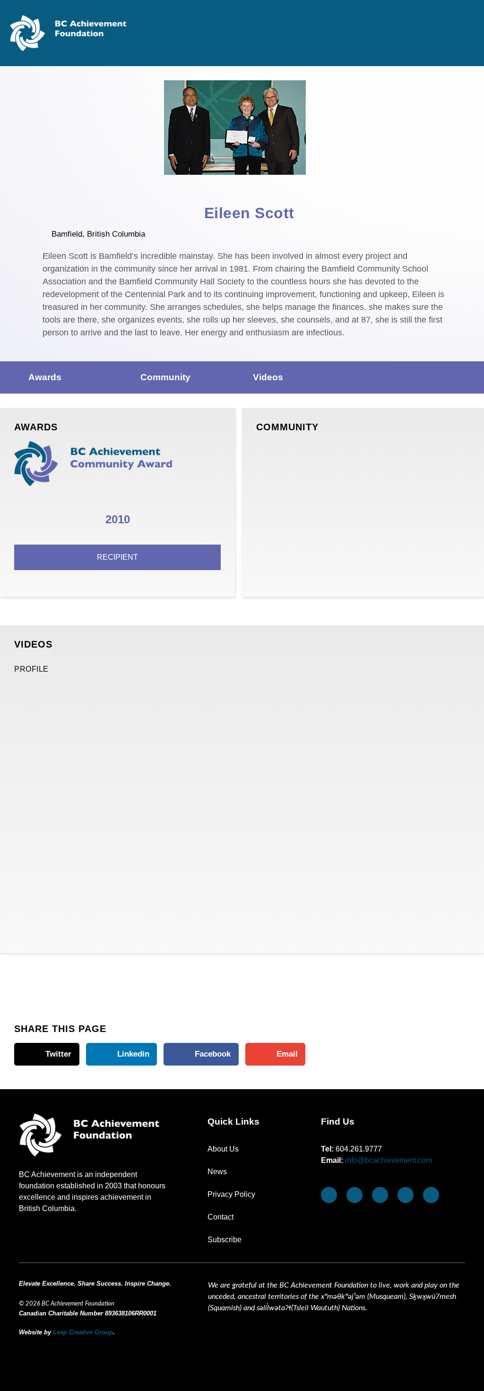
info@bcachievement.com (388, 1160)
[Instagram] (380, 1195)
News (217, 1172)
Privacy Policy (231, 1194)
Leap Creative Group (83, 1332)
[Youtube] (354, 1195)
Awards (44, 377)
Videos (268, 377)
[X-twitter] (406, 1195)
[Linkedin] (431, 1195)
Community (165, 377)
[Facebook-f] (329, 1195)
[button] (467, 38)
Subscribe (224, 1240)
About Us (223, 1149)
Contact (220, 1217)
